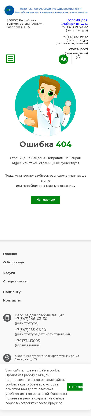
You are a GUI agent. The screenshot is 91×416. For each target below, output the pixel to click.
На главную (45, 199)
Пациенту (12, 292)
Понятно (76, 387)
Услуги (9, 273)
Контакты (12, 300)
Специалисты (15, 281)
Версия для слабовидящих (74, 21)
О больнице (13, 262)
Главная (10, 254)
